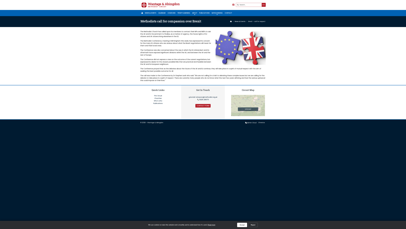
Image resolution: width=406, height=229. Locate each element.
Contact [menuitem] (228, 13)
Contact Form (203, 106)
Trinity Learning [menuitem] (183, 13)
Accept (242, 225)
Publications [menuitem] (204, 13)
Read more (211, 225)
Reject (253, 225)
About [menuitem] (194, 13)
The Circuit (158, 96)
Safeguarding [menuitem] (217, 13)
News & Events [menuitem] (150, 13)
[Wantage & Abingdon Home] (144, 5)
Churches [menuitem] (171, 13)
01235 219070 (204, 100)
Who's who (158, 101)
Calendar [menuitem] (162, 13)
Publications (158, 103)
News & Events (240, 21)
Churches (158, 98)
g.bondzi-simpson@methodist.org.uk (203, 97)
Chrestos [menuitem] (261, 122)
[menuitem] (142, 13)
